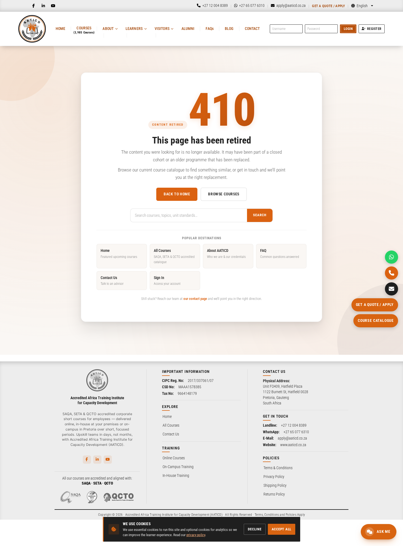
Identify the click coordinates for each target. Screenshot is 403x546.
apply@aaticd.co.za (292, 438)
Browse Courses (223, 194)
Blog (229, 28)
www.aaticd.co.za (293, 445)
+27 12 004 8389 (293, 425)
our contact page (195, 299)
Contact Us (112, 280)
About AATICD (226, 253)
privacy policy (195, 535)
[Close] (91, 442)
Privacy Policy (273, 476)
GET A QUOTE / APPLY (375, 304)
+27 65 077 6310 (296, 432)
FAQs (210, 28)
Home (61, 28)
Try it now (40, 532)
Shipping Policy (274, 485)
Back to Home (177, 194)
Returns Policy (274, 494)
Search (259, 215)
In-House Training (176, 475)
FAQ (279, 253)
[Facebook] (33, 5)
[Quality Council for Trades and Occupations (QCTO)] (118, 497)
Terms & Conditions (278, 468)
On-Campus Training (178, 467)
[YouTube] (53, 5)
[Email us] (391, 288)
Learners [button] (134, 28)
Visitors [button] (162, 28)
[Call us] (391, 273)
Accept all (282, 529)
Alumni (188, 28)
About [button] (108, 28)
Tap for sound (54, 462)
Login (348, 29)
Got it (85, 532)
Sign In (167, 280)
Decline (254, 529)
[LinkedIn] (43, 5)
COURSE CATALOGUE (376, 320)
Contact (252, 28)
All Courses (174, 256)
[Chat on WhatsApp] (391, 257)
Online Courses (174, 458)
